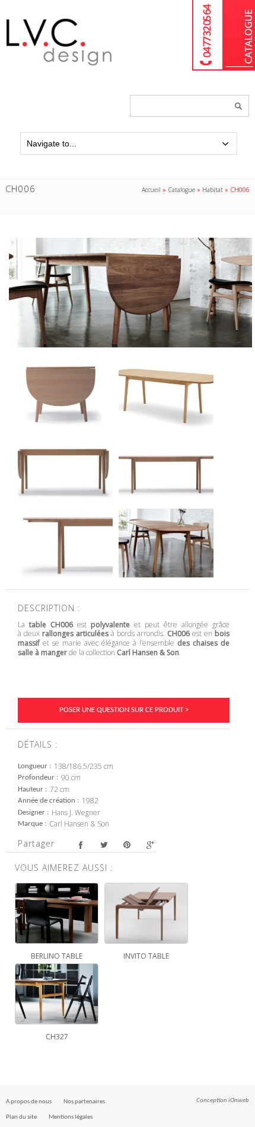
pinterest (126, 845)
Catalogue (239, 35)
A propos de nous (29, 1102)
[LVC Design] (59, 66)
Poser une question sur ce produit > (124, 710)
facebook (80, 845)
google (150, 845)
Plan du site (21, 1117)
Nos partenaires (84, 1102)
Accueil (151, 190)
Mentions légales (71, 1117)
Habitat (212, 190)
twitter (103, 845)
